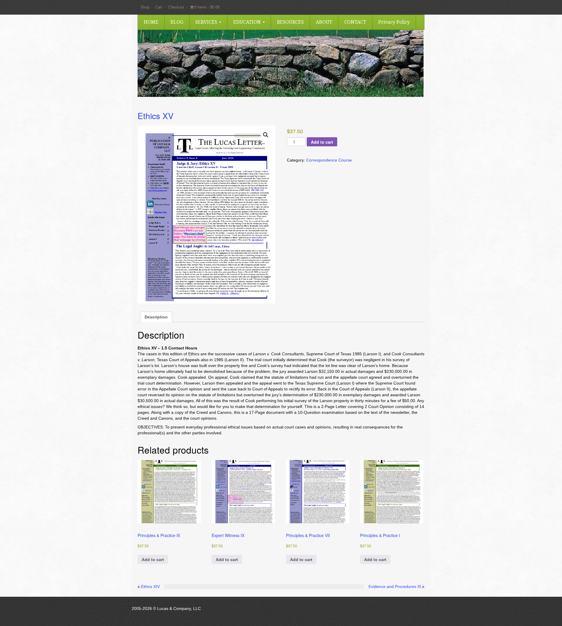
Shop (144, 7)
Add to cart (322, 142)
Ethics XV (156, 115)
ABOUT (324, 22)
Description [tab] (156, 317)
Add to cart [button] (153, 559)
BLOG (176, 22)
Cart (158, 7)
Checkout (176, 7)
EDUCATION (247, 22)
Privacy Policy (394, 22)
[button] (266, 135)
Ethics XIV (150, 586)
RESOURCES (290, 22)
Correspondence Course (329, 160)
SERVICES (206, 22)
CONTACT (355, 22)
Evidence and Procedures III (395, 586)
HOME (151, 22)
